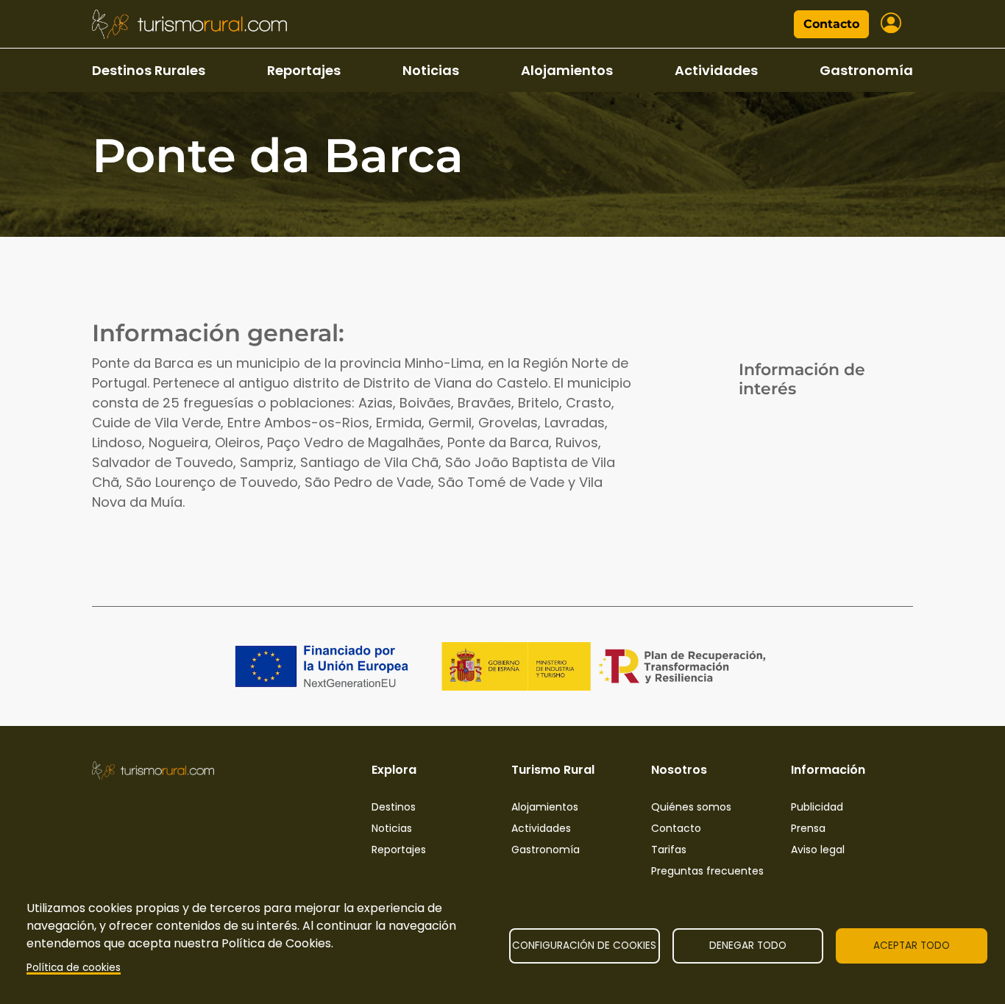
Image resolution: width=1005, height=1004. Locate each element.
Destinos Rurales (148, 70)
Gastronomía (866, 70)
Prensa (808, 828)
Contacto (831, 24)
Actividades (716, 70)
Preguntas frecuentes (707, 871)
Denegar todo (747, 946)
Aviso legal (818, 849)
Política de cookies (73, 968)
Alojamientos (567, 70)
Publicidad (817, 807)
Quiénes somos (691, 807)
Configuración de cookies (584, 946)
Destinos (394, 807)
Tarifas (668, 849)
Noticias (430, 70)
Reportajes (304, 70)
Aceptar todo (911, 946)
